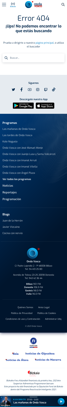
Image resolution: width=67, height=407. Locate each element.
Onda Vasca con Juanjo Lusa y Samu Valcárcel (28, 154)
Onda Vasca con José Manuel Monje (22, 147)
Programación (11, 199)
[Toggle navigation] (4, 4)
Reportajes (9, 192)
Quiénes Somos (25, 307)
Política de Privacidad (21, 313)
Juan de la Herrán (12, 220)
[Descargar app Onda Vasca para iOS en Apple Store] (45, 105)
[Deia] (15, 353)
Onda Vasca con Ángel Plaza (18, 173)
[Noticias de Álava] (17, 359)
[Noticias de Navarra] (48, 359)
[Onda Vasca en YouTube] (29, 89)
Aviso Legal (44, 307)
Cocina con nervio (12, 233)
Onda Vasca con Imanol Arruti (19, 160)
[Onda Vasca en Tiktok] (53, 89)
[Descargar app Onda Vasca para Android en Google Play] (23, 105)
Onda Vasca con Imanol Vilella (19, 166)
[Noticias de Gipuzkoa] (39, 353)
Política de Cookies (46, 313)
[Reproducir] (61, 401)
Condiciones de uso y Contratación (23, 319)
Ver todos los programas (16, 179)
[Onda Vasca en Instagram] (37, 89)
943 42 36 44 (35, 278)
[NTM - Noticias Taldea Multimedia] (33, 342)
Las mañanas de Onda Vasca (18, 129)
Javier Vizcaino (11, 227)
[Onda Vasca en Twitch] (45, 89)
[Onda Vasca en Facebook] (21, 89)
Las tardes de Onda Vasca (17, 135)
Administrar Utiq (53, 319)
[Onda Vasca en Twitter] (13, 89)
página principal (45, 42)
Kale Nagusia (9, 141)
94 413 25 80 (35, 269)
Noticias (7, 186)
